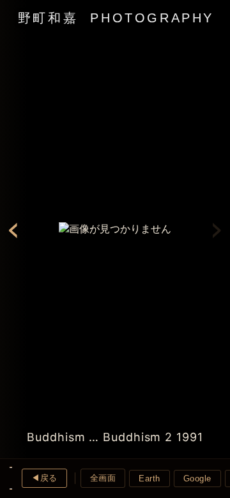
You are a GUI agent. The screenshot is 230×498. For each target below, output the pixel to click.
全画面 (103, 478)
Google (197, 478)
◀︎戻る (44, 478)
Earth (149, 478)
